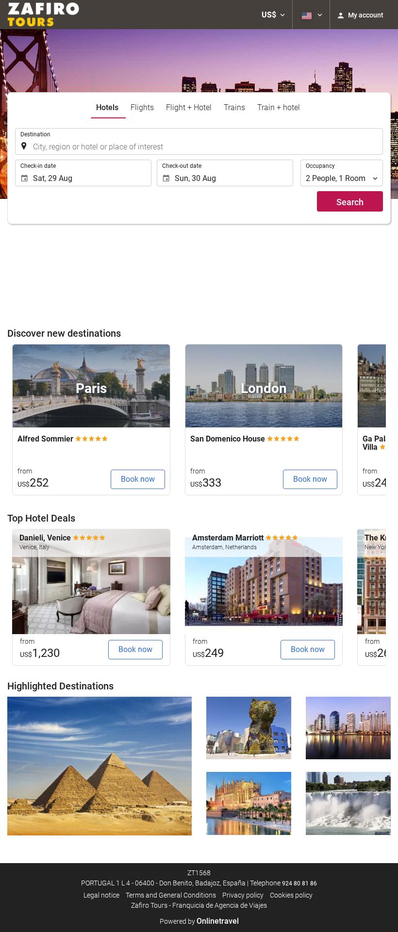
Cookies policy (291, 895)
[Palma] (248, 803)
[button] (273, 14)
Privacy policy (243, 895)
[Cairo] (99, 766)
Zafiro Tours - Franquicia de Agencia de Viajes (199, 905)
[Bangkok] (348, 728)
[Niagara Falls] (348, 803)
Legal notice (101, 895)
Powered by (199, 921)
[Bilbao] (248, 728)
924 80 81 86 (299, 883)
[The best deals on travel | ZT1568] (43, 14)
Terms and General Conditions (171, 895)
